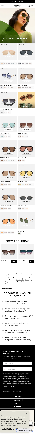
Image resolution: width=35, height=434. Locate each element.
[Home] (17, 6)
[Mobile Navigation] (2, 6)
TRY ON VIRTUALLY (9, 81)
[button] (11, 266)
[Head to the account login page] (29, 6)
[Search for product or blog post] (26, 6)
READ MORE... (7, 288)
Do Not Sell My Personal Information (12, 391)
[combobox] (5, 369)
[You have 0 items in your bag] (32, 6)
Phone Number (8, 366)
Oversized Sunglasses (22, 280)
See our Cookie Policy (13, 425)
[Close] (26, 413)
